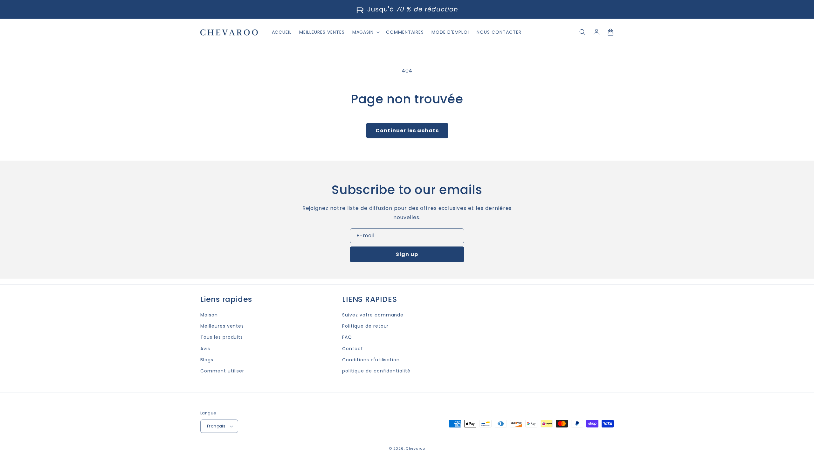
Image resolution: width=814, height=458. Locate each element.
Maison (209, 315)
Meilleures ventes (222, 326)
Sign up (407, 254)
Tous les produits (221, 337)
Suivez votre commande (373, 315)
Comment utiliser (222, 371)
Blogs (206, 360)
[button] (583, 32)
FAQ (347, 337)
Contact (352, 348)
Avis (205, 348)
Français (216, 426)
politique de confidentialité (376, 371)
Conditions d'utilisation (371, 360)
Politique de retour (365, 326)
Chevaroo (415, 448)
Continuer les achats (407, 130)
